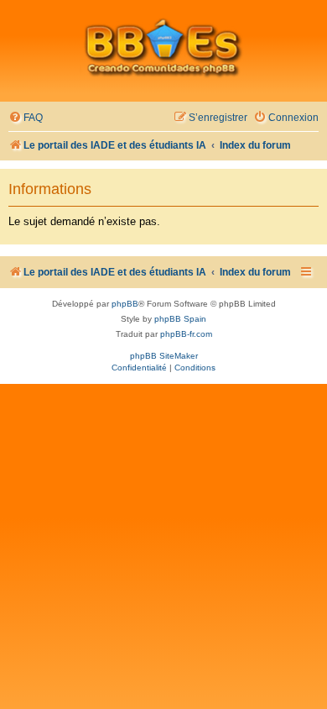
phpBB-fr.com (186, 334)
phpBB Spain (180, 318)
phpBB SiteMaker (164, 355)
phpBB (125, 303)
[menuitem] (25, 118)
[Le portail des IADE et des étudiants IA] (163, 47)
